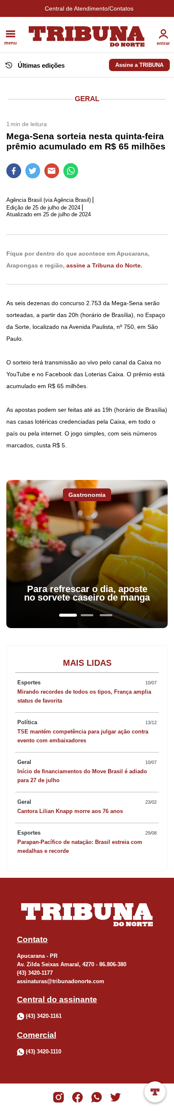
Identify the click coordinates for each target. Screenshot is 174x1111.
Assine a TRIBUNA (139, 65)
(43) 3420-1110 (43, 1051)
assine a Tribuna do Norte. (104, 265)
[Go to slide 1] (68, 615)
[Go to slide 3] (106, 615)
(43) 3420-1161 (44, 1016)
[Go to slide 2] (87, 615)
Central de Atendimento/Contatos (89, 8)
